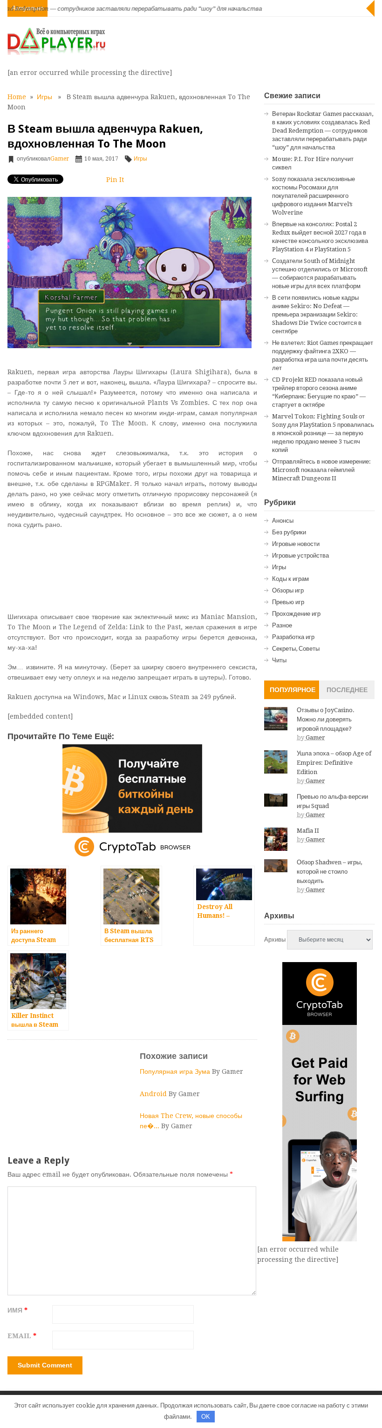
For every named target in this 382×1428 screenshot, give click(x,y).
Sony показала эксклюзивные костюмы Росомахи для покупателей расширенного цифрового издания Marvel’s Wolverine (313, 195)
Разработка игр (293, 636)
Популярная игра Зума (176, 1071)
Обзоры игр (288, 590)
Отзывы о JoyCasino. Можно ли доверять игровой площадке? (326, 719)
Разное (282, 625)
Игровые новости (296, 543)
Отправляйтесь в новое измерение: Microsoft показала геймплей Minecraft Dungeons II (321, 470)
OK (205, 1416)
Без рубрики (289, 532)
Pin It (115, 179)
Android (154, 1094)
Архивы (275, 939)
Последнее (347, 690)
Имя (17, 1310)
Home (16, 97)
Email (21, 1336)
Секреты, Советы (296, 648)
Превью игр (288, 602)
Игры (44, 97)
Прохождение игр (296, 613)
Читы (279, 660)
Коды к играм (290, 578)
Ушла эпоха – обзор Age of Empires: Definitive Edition (334, 762)
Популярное (292, 690)
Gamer (59, 158)
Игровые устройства (300, 555)
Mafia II (308, 830)
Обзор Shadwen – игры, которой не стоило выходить (329, 871)
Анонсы (282, 520)
